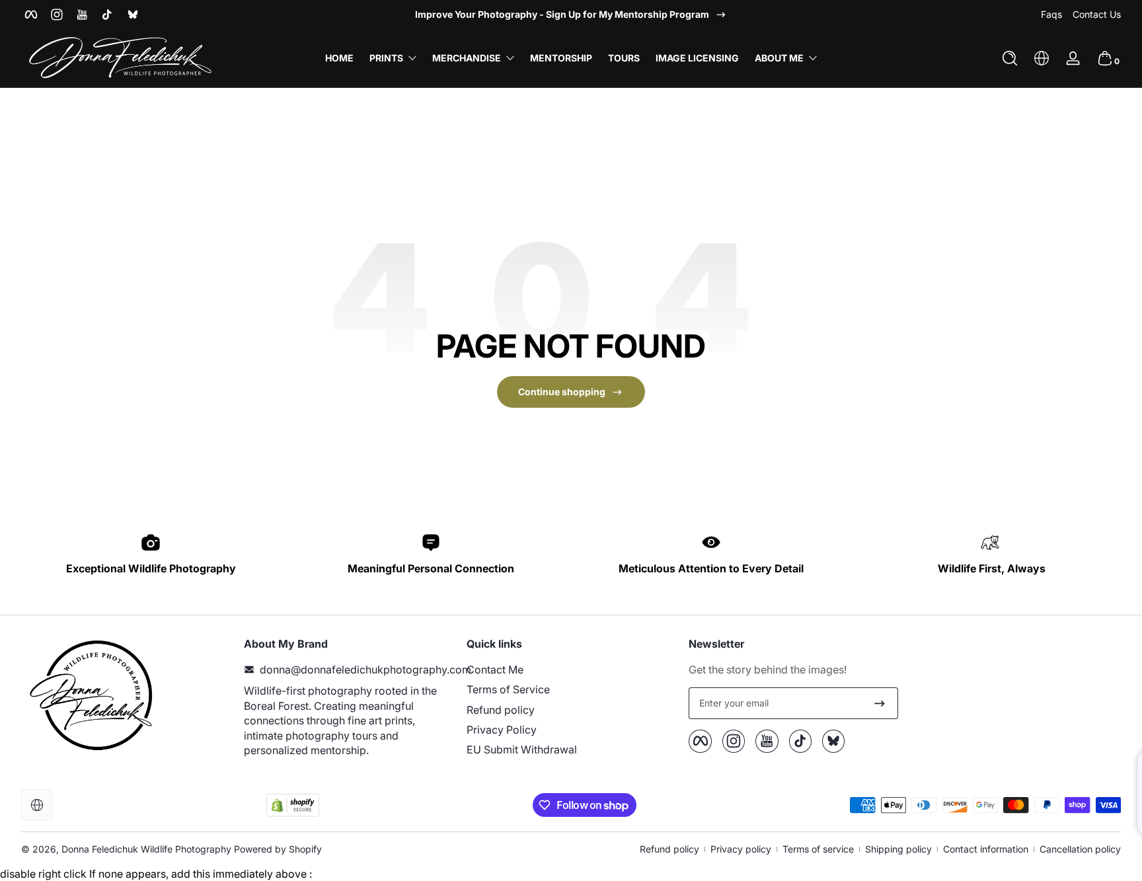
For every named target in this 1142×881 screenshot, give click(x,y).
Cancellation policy (1080, 849)
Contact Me (495, 669)
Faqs (1051, 14)
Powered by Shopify (278, 849)
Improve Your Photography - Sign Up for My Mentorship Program (562, 14)
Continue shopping (561, 391)
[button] (1010, 58)
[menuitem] (571, 669)
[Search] (1010, 58)
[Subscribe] (879, 703)
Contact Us (1097, 14)
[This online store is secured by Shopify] (292, 805)
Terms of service (818, 849)
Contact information (985, 849)
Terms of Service (508, 689)
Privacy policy (740, 849)
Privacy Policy (502, 729)
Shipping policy (898, 849)
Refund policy (501, 709)
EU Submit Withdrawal (522, 749)
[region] (571, 14)
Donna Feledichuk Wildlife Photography (146, 849)
